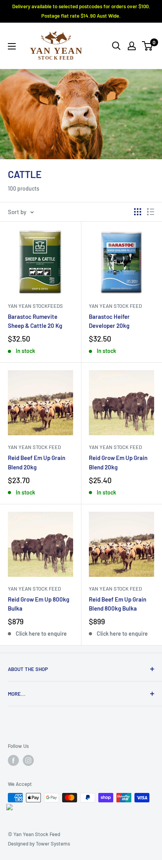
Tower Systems (53, 843)
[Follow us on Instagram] (28, 760)
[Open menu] (12, 46)
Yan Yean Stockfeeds (35, 306)
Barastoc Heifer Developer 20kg (109, 321)
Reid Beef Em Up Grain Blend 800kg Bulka (117, 604)
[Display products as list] (150, 211)
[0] (148, 46)
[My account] (132, 46)
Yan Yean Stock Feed (115, 306)
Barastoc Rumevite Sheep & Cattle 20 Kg (35, 321)
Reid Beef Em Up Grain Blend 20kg (36, 462)
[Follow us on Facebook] (13, 760)
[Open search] (116, 46)
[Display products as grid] (137, 211)
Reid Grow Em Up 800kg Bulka (38, 604)
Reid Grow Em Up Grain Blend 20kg (118, 462)
